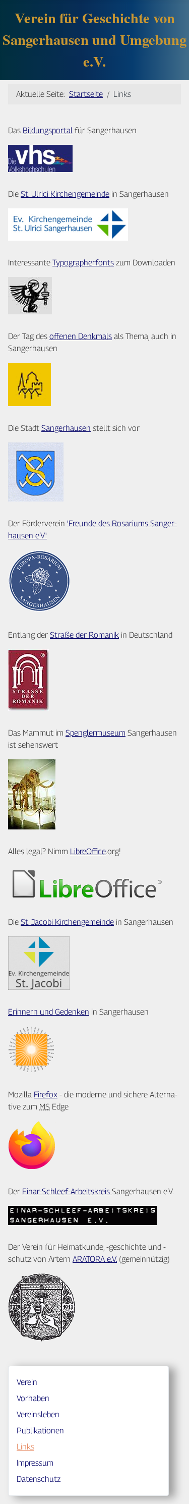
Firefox (45, 1094)
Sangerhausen (66, 428)
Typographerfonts (83, 262)
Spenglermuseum (95, 733)
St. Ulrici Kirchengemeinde (65, 194)
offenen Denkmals (80, 336)
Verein (27, 1382)
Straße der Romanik (84, 635)
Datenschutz (38, 1479)
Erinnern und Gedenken (48, 1012)
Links (25, 1447)
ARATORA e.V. (95, 1259)
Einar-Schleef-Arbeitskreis (67, 1191)
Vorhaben (33, 1398)
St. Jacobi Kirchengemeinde (67, 922)
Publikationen (40, 1430)
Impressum (35, 1463)
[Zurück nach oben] (171, 1485)
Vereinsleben (38, 1414)
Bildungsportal (48, 130)
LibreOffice (88, 851)
